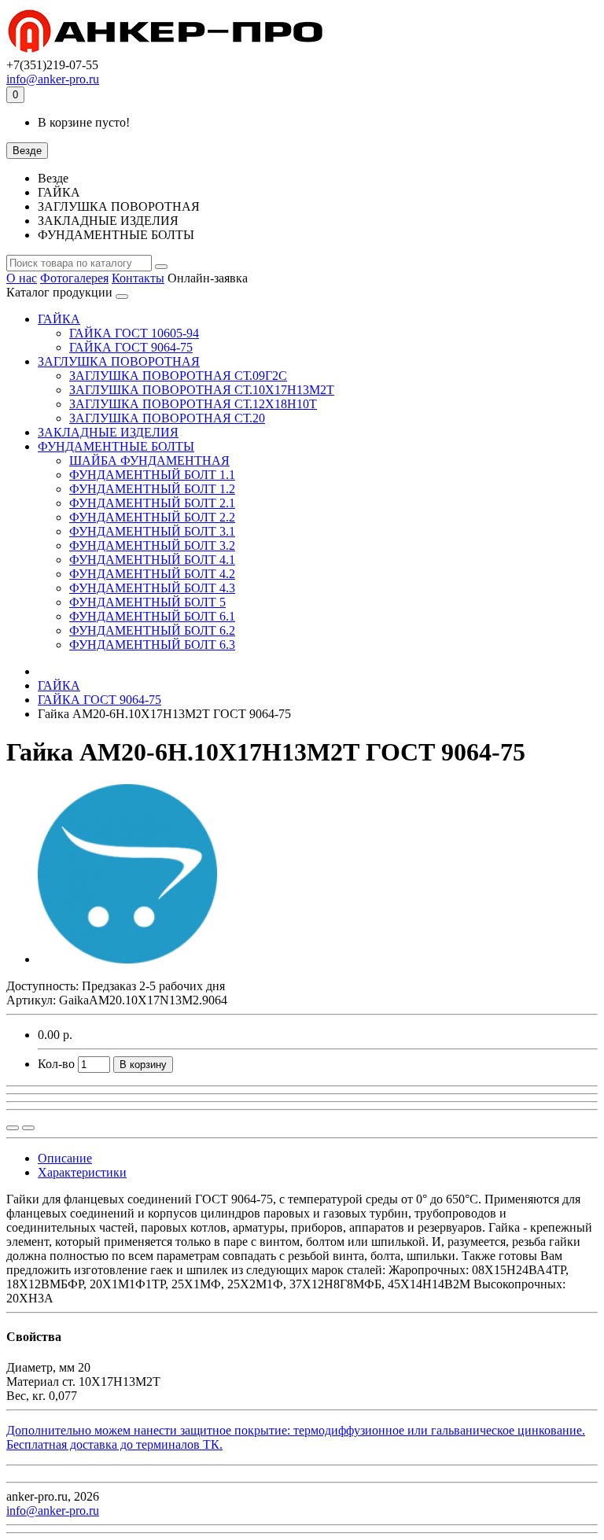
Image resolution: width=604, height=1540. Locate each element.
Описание (65, 1158)
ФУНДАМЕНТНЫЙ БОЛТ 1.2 (152, 489)
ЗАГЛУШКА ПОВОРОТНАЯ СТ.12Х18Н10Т (193, 404)
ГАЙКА (59, 319)
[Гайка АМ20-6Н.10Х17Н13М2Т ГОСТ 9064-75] (127, 959)
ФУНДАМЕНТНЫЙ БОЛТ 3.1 (152, 531)
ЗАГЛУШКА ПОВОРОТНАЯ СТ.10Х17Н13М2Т (201, 389)
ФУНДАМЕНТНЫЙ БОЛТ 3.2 (152, 545)
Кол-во (56, 1063)
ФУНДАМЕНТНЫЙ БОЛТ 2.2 (152, 517)
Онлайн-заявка (208, 278)
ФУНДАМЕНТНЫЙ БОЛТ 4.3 (152, 588)
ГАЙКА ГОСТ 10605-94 (134, 333)
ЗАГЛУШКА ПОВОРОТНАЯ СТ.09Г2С (178, 375)
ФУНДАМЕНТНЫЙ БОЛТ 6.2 (152, 630)
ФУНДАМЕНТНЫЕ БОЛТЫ (116, 446)
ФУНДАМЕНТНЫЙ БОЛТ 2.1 (152, 503)
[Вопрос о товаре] (12, 1128)
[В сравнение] (28, 1128)
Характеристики (82, 1172)
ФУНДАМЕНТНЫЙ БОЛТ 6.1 (152, 616)
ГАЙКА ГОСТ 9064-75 (131, 347)
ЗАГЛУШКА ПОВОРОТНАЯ (119, 361)
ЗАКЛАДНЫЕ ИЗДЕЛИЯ (108, 432)
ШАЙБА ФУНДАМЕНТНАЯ (149, 460)
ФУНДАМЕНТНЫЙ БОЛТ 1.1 (152, 474)
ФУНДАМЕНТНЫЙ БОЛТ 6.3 (152, 644)
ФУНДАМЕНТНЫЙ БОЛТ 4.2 (152, 573)
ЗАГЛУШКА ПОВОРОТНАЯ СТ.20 (167, 418)
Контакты (138, 278)
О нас (21, 278)
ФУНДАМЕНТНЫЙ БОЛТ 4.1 (152, 559)
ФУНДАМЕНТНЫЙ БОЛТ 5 (147, 602)
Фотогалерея (74, 278)
